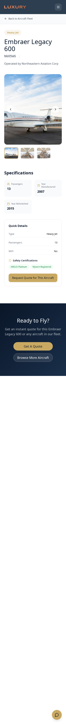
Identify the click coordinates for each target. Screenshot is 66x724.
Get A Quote (33, 346)
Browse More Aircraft (33, 357)
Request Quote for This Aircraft (33, 278)
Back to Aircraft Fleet (20, 18)
